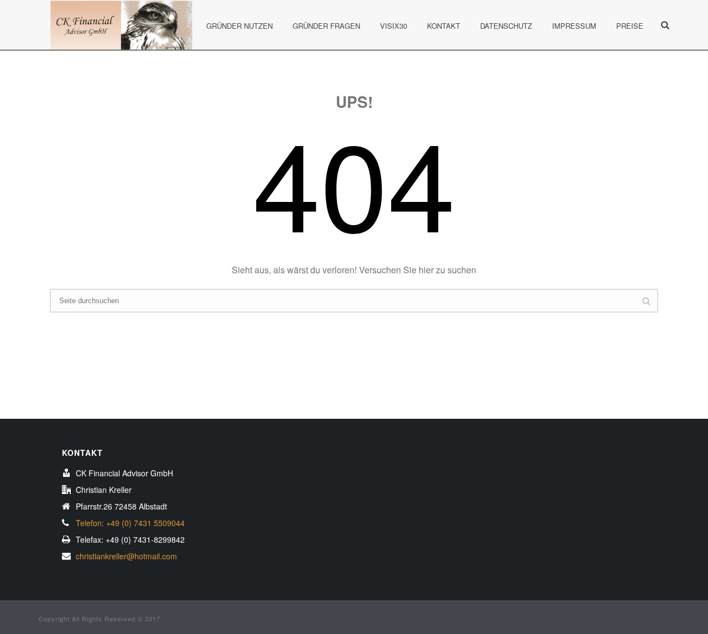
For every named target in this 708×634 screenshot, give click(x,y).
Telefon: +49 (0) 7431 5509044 (130, 523)
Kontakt (443, 25)
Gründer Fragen (326, 25)
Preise (629, 25)
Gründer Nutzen (239, 25)
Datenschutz (506, 25)
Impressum (574, 25)
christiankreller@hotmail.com (126, 556)
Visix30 (393, 25)
